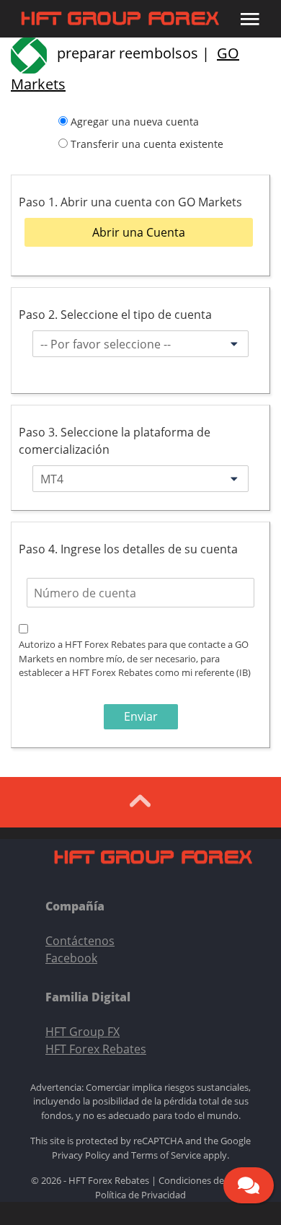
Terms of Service (166, 1155)
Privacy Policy (81, 1155)
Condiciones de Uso (201, 1180)
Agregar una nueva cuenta (135, 121)
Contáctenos (80, 941)
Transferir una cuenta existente (147, 144)
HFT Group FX (82, 1032)
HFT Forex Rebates (95, 1049)
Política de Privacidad (140, 1194)
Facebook (71, 958)
